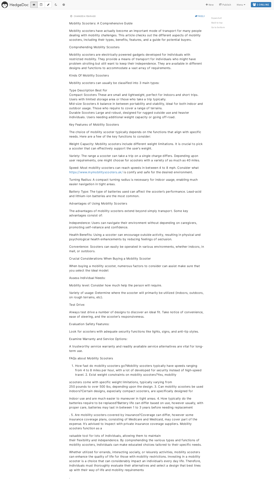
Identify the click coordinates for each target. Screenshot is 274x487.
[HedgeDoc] (15, 4)
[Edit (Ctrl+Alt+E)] (48, 4)
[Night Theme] (55, 4)
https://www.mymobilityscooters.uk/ (96, 172)
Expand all (216, 18)
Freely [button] (201, 16)
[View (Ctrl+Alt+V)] (34, 4)
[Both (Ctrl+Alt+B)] (41, 4)
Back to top (217, 22)
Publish (226, 4)
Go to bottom (218, 27)
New (211, 4)
